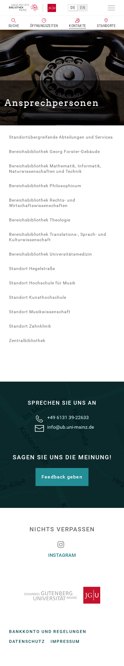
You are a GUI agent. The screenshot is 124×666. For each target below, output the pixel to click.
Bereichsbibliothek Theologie (39, 220)
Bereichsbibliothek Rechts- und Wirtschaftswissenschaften (42, 203)
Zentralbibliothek (27, 340)
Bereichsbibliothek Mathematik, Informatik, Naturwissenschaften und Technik (55, 169)
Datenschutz (27, 641)
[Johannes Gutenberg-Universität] (49, 8)
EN (82, 7)
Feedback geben (62, 477)
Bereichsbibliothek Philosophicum (45, 185)
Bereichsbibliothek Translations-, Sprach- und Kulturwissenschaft (57, 237)
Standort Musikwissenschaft (39, 311)
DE (72, 7)
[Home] (23, 7)
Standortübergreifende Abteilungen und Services (61, 137)
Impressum (65, 641)
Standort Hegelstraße (32, 268)
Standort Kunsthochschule (37, 297)
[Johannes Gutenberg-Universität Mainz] (62, 595)
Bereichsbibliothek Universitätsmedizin (50, 254)
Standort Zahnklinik (30, 326)
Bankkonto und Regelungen (47, 631)
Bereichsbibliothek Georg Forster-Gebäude (54, 151)
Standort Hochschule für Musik (42, 282)
